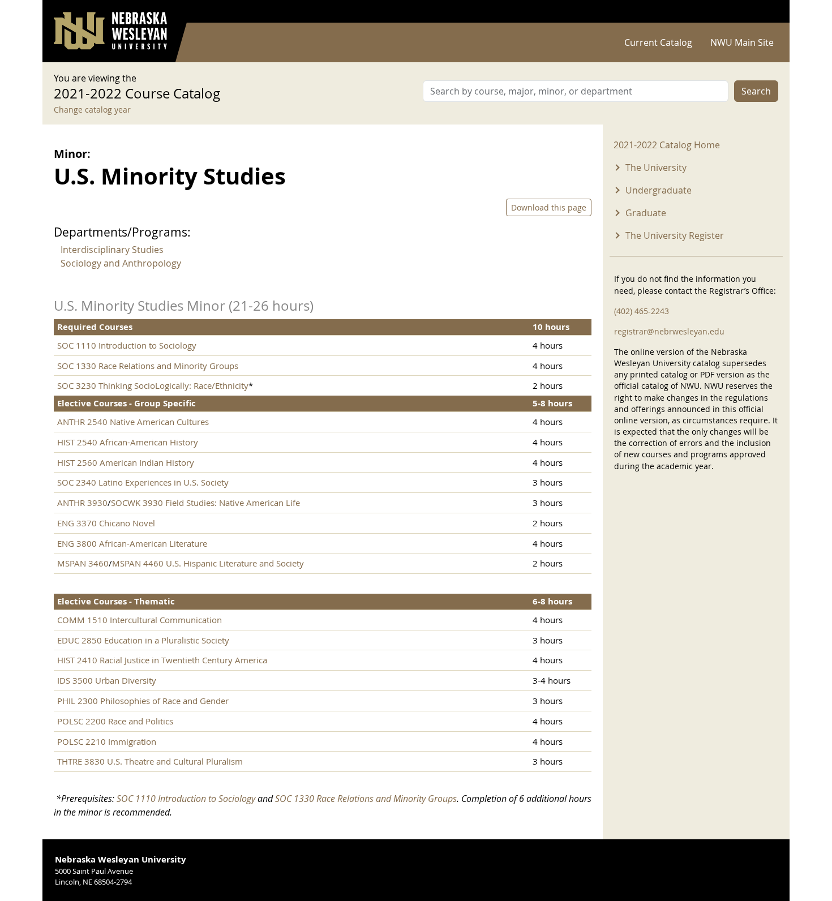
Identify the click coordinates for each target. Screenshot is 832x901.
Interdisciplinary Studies (112, 249)
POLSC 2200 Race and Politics (115, 721)
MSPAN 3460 (83, 563)
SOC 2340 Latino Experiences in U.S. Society (143, 482)
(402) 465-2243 (641, 311)
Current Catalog (658, 42)
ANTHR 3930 (82, 502)
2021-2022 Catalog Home (667, 145)
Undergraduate (658, 190)
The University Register (674, 235)
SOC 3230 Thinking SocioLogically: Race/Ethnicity (152, 385)
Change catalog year (92, 109)
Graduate (645, 213)
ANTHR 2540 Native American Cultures (133, 421)
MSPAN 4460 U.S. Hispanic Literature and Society (208, 563)
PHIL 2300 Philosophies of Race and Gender (143, 700)
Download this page (548, 207)
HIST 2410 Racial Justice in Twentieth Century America (162, 660)
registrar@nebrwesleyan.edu (669, 331)
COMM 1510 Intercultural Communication (139, 619)
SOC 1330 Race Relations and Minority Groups (147, 365)
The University (656, 167)
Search (756, 91)
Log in (763, 11)
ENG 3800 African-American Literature (132, 543)
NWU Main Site (742, 42)
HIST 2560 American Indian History (125, 462)
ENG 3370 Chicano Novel (106, 523)
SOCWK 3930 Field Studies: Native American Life (205, 502)
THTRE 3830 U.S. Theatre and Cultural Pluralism (150, 761)
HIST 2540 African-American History (127, 442)
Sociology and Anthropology (121, 263)
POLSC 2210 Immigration (106, 741)
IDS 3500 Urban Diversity (106, 680)
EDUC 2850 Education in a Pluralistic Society (143, 640)
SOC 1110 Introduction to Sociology (126, 345)
